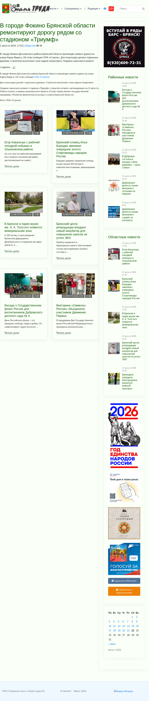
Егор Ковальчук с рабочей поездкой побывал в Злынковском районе (22, 146)
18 (114, 630)
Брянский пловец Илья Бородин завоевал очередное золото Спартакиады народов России (71, 149)
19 (119, 630)
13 (123, 626)
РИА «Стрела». (42, 77)
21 (128, 630)
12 (119, 626)
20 (123, 630)
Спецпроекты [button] (72, 8)
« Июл (112, 644)
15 (133, 626)
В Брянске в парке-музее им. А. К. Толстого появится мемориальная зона (23, 227)
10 (110, 626)
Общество (30, 45)
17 (110, 630)
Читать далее (12, 166)
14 (128, 626)
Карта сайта (80, 691)
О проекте (65, 691)
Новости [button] (51, 8)
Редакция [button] (93, 8)
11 (114, 626)
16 (137, 626)
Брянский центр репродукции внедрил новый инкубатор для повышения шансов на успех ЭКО (71, 230)
